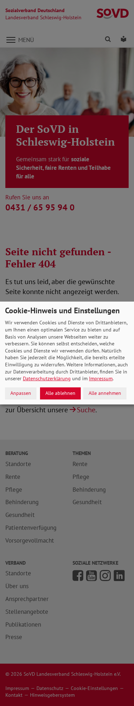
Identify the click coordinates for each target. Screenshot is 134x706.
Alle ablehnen (60, 393)
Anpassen (20, 393)
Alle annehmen (105, 393)
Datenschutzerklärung (47, 378)
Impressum (101, 378)
